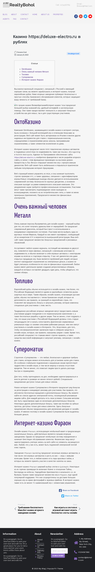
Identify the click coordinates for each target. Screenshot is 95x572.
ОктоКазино (27, 69)
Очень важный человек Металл (35, 72)
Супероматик (27, 77)
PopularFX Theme (55, 569)
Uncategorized (73, 54)
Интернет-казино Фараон (32, 80)
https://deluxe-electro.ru (25, 157)
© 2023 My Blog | (39, 569)
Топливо (25, 75)
